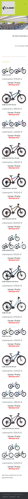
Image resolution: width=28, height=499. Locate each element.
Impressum (5, 496)
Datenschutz (12, 496)
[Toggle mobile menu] (25, 4)
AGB (18, 496)
